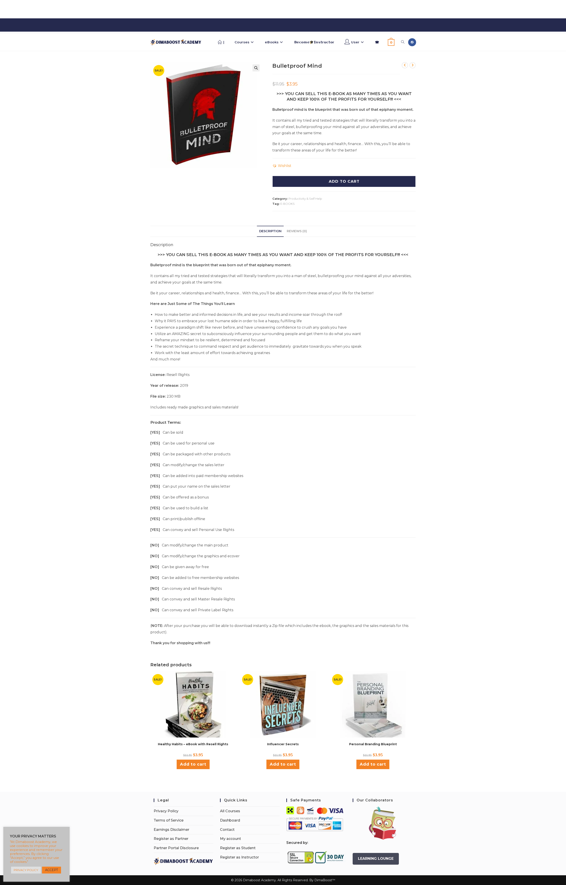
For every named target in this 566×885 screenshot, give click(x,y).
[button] (256, 67)
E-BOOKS (287, 203)
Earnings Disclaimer (171, 830)
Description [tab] (270, 231)
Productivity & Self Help (305, 198)
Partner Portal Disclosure (176, 848)
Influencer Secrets (283, 744)
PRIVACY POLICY (26, 870)
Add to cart (193, 764)
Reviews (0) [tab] (297, 231)
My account (230, 839)
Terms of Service (169, 820)
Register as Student (238, 848)
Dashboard (230, 820)
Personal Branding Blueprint (373, 744)
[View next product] (412, 65)
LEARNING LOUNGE (376, 858)
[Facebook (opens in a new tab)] (412, 42)
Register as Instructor (239, 857)
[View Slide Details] (382, 823)
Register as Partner (171, 839)
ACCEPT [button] (51, 870)
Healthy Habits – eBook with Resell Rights (193, 744)
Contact (227, 830)
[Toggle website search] (403, 42)
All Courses (230, 811)
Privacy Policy (166, 811)
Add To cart (344, 181)
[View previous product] (405, 65)
